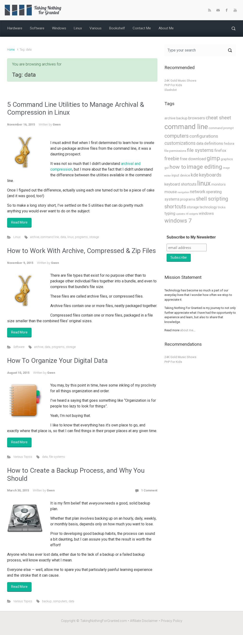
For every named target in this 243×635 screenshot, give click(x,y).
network (197, 191)
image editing (204, 166)
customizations (180, 143)
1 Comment (149, 490)
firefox (220, 150)
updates (180, 213)
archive (34, 237)
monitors (218, 184)
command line (50, 237)
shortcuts (175, 207)
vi (187, 213)
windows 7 (178, 220)
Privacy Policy (171, 621)
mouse (170, 191)
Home (11, 49)
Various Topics (22, 456)
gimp (213, 158)
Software (18, 347)
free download (193, 158)
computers (60, 601)
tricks (221, 207)
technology (208, 207)
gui (166, 167)
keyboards (210, 175)
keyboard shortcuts (180, 184)
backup (47, 601)
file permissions (175, 151)
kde (194, 175)
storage (94, 237)
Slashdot (170, 90)
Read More (19, 222)
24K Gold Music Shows (180, 80)
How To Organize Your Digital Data (57, 360)
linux (70, 237)
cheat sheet (218, 118)
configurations (203, 136)
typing (169, 213)
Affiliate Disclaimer (144, 621)
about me (186, 330)
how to (177, 167)
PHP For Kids (173, 85)
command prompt (221, 128)
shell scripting (212, 199)
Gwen (57, 124)
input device (181, 175)
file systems (57, 456)
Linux (16, 237)
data (63, 237)
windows (206, 213)
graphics (227, 159)
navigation (183, 192)
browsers (196, 118)
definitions (213, 143)
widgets (193, 213)
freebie (171, 158)
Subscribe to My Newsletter (191, 237)
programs (81, 237)
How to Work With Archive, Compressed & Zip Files (81, 251)
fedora (229, 143)
